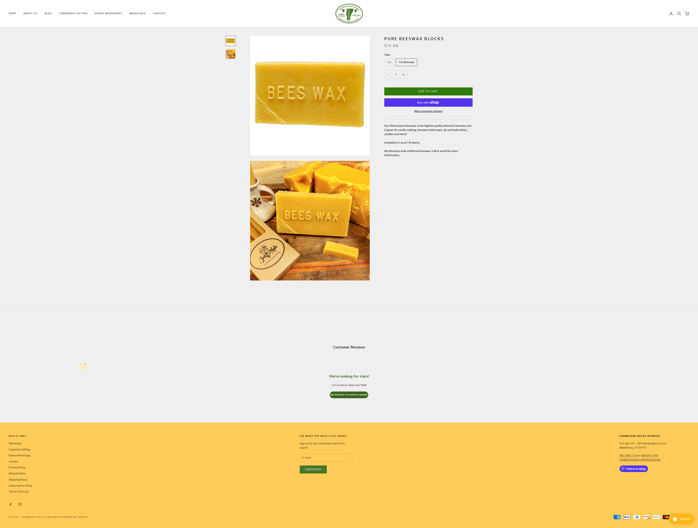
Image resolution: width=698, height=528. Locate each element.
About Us (30, 13)
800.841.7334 (649, 455)
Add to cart (428, 91)
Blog (48, 13)
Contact (159, 13)
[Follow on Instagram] (20, 504)
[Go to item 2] (230, 54)
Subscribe (313, 469)
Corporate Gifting (73, 13)
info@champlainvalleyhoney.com (640, 459)
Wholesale (138, 13)
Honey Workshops (108, 13)
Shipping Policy (18, 479)
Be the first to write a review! (349, 394)
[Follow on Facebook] (10, 504)
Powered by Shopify (75, 517)
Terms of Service (19, 491)
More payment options (428, 111)
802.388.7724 (628, 455)
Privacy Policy (17, 467)
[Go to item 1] (230, 41)
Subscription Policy (20, 485)
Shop (12, 13)
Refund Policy (17, 473)
